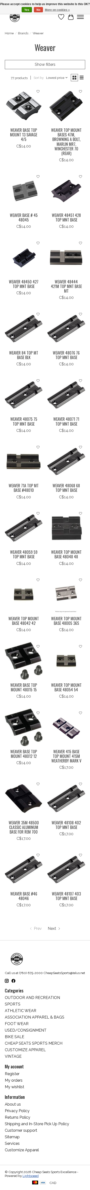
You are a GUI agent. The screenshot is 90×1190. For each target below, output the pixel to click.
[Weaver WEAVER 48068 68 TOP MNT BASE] (66, 461)
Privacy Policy (17, 1111)
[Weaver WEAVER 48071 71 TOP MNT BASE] (66, 395)
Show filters (45, 64)
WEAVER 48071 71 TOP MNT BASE (66, 421)
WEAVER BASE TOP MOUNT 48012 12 (23, 754)
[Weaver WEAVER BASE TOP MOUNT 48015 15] (23, 661)
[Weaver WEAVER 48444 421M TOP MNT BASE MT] (66, 257)
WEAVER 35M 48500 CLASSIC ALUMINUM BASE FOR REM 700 (24, 827)
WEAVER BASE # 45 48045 (24, 217)
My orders (14, 1080)
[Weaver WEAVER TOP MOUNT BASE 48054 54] (66, 661)
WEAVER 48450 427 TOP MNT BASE (23, 284)
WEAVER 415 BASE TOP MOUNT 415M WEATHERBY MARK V (66, 756)
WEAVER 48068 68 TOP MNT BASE (66, 488)
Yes (26, 10)
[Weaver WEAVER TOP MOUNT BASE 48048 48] (66, 528)
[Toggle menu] (80, 17)
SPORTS (12, 1004)
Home (9, 33)
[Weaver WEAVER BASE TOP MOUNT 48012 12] (23, 727)
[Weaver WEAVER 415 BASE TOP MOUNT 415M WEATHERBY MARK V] (66, 727)
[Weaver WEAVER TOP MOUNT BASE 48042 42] (23, 594)
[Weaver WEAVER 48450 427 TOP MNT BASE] (23, 257)
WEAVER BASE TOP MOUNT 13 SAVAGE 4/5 (23, 134)
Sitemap (12, 1137)
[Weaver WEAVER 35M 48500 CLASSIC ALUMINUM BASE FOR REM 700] (23, 798)
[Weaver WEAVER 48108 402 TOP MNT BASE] (66, 798)
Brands (23, 33)
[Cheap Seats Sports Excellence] (15, 17)
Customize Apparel (22, 1150)
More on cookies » (57, 10)
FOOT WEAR (17, 1023)
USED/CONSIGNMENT (26, 1030)
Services (12, 1143)
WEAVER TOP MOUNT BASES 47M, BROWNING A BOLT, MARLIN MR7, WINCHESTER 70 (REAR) (66, 141)
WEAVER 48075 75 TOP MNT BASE (23, 421)
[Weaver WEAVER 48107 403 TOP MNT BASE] (66, 869)
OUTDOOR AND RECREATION (32, 997)
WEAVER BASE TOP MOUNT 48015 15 (23, 687)
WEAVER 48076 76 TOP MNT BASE (66, 355)
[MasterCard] (35, 1183)
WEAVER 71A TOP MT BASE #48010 (24, 488)
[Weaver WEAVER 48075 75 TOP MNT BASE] (23, 395)
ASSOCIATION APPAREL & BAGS (34, 1017)
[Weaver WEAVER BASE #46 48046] (23, 869)
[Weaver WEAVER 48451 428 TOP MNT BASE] (66, 191)
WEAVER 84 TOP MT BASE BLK (23, 355)
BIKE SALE (14, 1037)
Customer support (21, 1130)
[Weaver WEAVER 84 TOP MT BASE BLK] (23, 328)
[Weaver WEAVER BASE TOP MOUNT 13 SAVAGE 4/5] (23, 106)
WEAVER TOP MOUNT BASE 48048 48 (66, 554)
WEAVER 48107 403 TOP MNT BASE (66, 896)
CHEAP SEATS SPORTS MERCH (33, 1043)
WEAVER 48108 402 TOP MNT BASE (66, 825)
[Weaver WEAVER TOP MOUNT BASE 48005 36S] (66, 594)
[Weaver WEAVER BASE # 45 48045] (23, 191)
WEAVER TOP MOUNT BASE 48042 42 (23, 621)
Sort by (39, 78)
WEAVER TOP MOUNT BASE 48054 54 (66, 687)
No (38, 10)
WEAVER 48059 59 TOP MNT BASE (23, 554)
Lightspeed (31, 1176)
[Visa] (43, 1183)
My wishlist (14, 1087)
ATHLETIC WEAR (20, 1010)
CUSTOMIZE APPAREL (25, 1050)
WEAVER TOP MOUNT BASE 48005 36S (66, 621)
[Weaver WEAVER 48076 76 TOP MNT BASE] (66, 328)
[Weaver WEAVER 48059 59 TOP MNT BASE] (23, 528)
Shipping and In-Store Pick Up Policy (37, 1124)
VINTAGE (13, 1056)
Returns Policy (17, 1117)
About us (13, 1104)
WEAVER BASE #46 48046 (23, 896)
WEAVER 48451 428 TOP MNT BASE (66, 217)
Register (12, 1074)
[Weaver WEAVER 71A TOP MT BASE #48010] (23, 461)
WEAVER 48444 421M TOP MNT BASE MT (66, 286)
